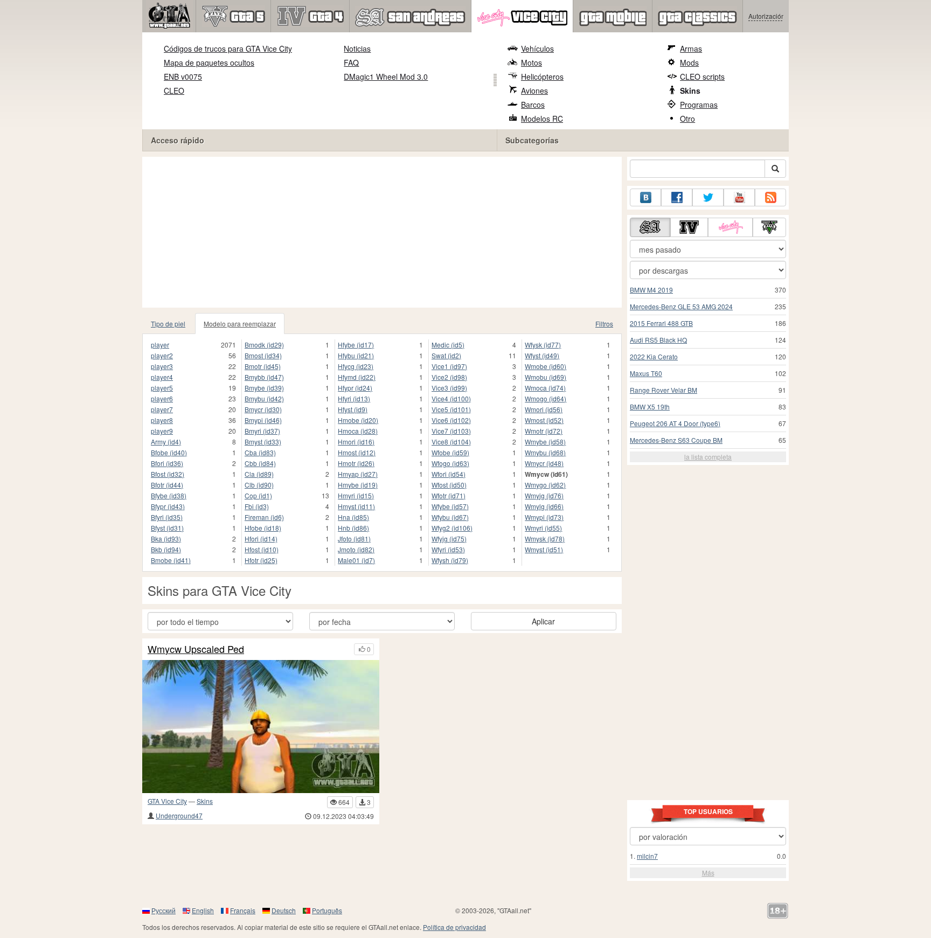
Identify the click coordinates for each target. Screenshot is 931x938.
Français (242, 910)
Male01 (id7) (356, 560)
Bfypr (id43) (168, 506)
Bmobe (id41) (171, 560)
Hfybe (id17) (356, 344)
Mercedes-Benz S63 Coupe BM (676, 439)
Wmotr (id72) (543, 430)
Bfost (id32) (167, 473)
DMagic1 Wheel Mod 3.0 (386, 76)
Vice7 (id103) (451, 430)
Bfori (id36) (167, 463)
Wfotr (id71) (449, 495)
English (203, 910)
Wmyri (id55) (543, 527)
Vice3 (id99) (449, 387)
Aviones (534, 90)
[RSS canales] (770, 197)
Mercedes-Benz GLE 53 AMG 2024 (681, 306)
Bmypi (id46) (263, 420)
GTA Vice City (167, 800)
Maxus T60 (646, 373)
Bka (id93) (166, 538)
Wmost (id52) (544, 420)
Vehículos (537, 48)
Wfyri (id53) (448, 549)
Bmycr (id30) (263, 409)
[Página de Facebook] (676, 197)
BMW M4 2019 (651, 289)
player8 (162, 420)
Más (708, 872)
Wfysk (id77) (543, 344)
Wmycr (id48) (544, 463)
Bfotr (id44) (167, 484)
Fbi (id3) (257, 506)
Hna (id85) (353, 517)
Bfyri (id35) (167, 517)
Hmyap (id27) (358, 473)
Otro (687, 118)
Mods (689, 62)
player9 (162, 430)
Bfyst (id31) (167, 527)
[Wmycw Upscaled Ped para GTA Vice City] (260, 726)
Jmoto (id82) (356, 549)
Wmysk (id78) (545, 538)
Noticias (357, 48)
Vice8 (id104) (451, 441)
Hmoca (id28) (358, 430)
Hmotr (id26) (356, 463)
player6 (162, 398)
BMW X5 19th (650, 406)
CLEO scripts (702, 76)
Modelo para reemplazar (240, 323)
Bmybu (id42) (264, 398)
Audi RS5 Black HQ (658, 339)
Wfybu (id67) (450, 517)
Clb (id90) (259, 484)
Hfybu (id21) (356, 355)
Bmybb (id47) (264, 376)
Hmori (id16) (356, 441)
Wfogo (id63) (450, 463)
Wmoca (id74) (545, 387)
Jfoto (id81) (354, 538)
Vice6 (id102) (451, 420)
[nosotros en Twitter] (708, 197)
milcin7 (647, 855)
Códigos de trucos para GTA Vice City (228, 48)
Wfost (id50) (449, 484)
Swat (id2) (446, 355)
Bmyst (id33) (263, 441)
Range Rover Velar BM (663, 389)
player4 (162, 376)
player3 (162, 366)
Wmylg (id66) (544, 506)
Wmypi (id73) (544, 517)
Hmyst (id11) (356, 506)
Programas (699, 104)
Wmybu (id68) (545, 452)
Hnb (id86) (353, 527)
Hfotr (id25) (261, 560)
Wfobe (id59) (450, 452)
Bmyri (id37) (262, 430)
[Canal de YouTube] (739, 197)
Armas (691, 48)
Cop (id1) (258, 495)
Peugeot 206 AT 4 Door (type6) (675, 423)
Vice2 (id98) (449, 376)
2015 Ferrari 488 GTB (661, 323)
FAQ (351, 62)
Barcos (533, 104)
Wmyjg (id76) (544, 495)
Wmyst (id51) (544, 549)
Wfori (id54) (449, 473)
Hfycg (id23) (355, 366)
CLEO (174, 90)
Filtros (604, 323)
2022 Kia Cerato (654, 356)
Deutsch (284, 910)
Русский (163, 910)
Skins (690, 90)
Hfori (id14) (261, 538)
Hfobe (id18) (263, 527)
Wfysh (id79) (450, 560)
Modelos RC (542, 118)
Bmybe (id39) (264, 387)
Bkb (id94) (166, 549)
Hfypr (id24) (355, 387)
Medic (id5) (448, 344)
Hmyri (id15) (356, 495)
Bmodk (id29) (264, 344)
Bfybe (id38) (168, 495)
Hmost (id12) (357, 452)
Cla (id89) (259, 473)
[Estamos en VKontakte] (645, 197)
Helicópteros (542, 76)
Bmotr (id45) (263, 366)
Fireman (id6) (264, 517)
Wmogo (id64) (545, 398)
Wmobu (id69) (545, 376)
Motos (531, 62)
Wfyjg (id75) (449, 538)
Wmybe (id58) (545, 441)
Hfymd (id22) (357, 376)
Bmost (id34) (263, 355)
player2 (162, 355)
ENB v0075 (183, 76)
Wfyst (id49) (542, 355)
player (160, 344)
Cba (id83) (260, 452)
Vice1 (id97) (449, 366)
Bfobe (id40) (169, 452)
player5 (162, 387)
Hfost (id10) (262, 549)
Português (327, 910)
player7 (162, 409)
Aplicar (543, 621)
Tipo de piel (168, 323)
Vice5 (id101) (451, 409)
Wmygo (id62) (545, 484)
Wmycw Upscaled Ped (196, 649)
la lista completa (708, 456)
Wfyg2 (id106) (452, 527)
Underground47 (179, 815)
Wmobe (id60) (545, 366)
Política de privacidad (454, 927)
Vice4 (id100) (451, 398)
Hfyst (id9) (352, 409)
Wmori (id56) (543, 409)
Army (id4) (166, 441)
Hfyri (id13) (354, 398)
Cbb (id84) (260, 463)
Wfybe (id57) (450, 506)
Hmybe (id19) (358, 484)
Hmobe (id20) (358, 420)
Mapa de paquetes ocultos (209, 62)
